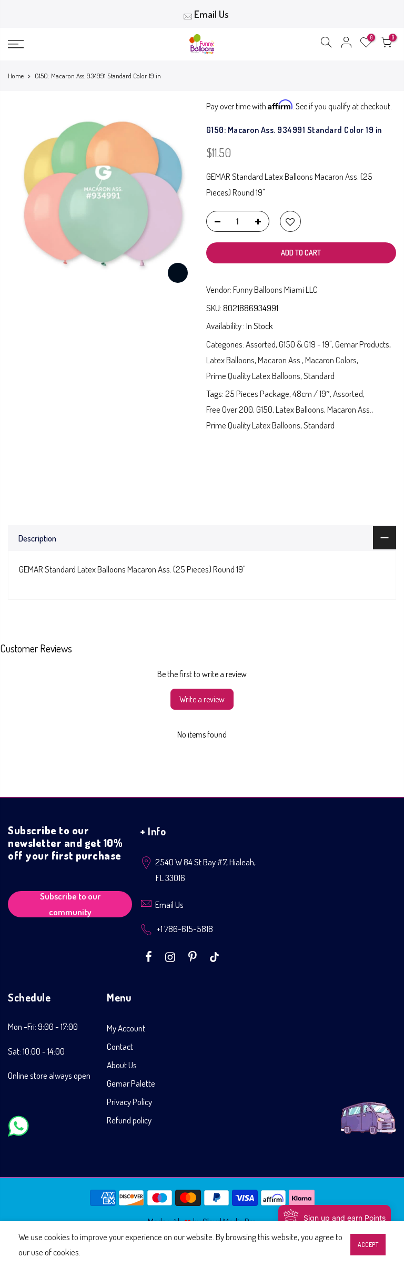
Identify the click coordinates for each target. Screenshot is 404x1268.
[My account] (346, 44)
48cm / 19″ (311, 393)
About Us (122, 1064)
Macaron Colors (331, 359)
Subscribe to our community (70, 904)
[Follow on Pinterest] (193, 956)
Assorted (261, 344)
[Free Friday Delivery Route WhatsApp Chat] (368, 1110)
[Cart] (386, 44)
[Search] (326, 44)
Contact (120, 1046)
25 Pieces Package (257, 393)
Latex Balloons (230, 359)
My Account (126, 1028)
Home (16, 75)
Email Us (211, 14)
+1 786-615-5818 (185, 928)
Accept (368, 1245)
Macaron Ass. (280, 359)
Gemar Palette (131, 1083)
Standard (319, 375)
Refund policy (129, 1120)
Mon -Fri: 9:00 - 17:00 (43, 1026)
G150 (264, 409)
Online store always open (49, 1075)
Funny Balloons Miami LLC (275, 289)
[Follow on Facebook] (150, 956)
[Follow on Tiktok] (214, 956)
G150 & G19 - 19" (305, 344)
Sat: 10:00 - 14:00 (36, 1051)
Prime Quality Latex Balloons (253, 375)
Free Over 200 (229, 409)
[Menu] (70, 44)
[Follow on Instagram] (171, 956)
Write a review (202, 699)
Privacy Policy (129, 1101)
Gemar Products (362, 344)
